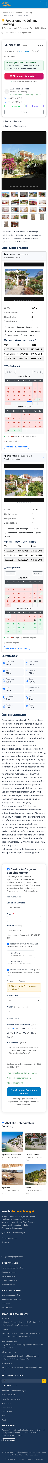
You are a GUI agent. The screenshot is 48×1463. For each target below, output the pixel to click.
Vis (27, 1359)
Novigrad (33, 1322)
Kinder (17, 1007)
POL (9, 1037)
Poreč (41, 1322)
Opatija (14, 1336)
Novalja (32, 1333)
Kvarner (6, 1330)
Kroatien (5, 13)
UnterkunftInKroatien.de (11, 1299)
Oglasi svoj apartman (34, 1459)
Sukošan (36, 1345)
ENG (24, 1028)
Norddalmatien (9, 1341)
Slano (40, 1367)
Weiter (37, 372)
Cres (3, 1333)
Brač (14, 1356)
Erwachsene (13, 995)
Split (11, 1359)
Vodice (4, 1347)
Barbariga (5, 1322)
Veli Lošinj (26, 1336)
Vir (42, 1345)
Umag (20, 1325)
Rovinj (14, 1325)
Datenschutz (10, 1459)
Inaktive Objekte (10, 1238)
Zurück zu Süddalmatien (15, 126)
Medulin (26, 1322)
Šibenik (29, 1345)
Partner (7, 1242)
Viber (36, 106)
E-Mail (10, 914)
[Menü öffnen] (43, 4)
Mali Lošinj (24, 1333)
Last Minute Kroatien (10, 1280)
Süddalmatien (16, 13)
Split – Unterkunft (8, 1395)
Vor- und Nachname (16, 903)
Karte (25, 112)
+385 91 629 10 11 (14, 98)
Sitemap (21, 1459)
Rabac (8, 1325)
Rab (19, 1336)
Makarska (31, 1356)
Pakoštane (17, 1345)
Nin (10, 1345)
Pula (3, 1325)
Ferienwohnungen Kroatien (12, 1268)
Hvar (24, 1356)
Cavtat (4, 1367)
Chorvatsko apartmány (11, 1295)
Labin (20, 1322)
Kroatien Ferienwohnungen (14, 1233)
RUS (24, 1033)
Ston (3, 1370)
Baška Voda (6, 1356)
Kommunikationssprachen (22, 1024)
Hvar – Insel (6, 1403)
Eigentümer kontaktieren (25, 76)
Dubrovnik (7, 1364)
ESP (9, 1033)
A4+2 (21, 51)
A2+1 (27, 51)
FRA (16, 1033)
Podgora (5, 1359)
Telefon (14, 925)
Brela (19, 1356)
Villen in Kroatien (8, 1285)
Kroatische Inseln (8, 1272)
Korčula (20, 1367)
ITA (32, 1028)
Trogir (16, 1359)
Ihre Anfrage (16, 1043)
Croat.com (6, 1303)
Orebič (34, 1367)
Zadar (10, 1347)
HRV (32, 1033)
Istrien (5, 1318)
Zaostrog (28, 13)
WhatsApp (16, 106)
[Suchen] (44, 1381)
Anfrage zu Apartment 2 (18, 648)
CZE (17, 1028)
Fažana (13, 1322)
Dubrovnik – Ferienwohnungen (14, 1391)
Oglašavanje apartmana (13, 1257)
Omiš (38, 1356)
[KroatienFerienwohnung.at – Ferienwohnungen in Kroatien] (7, 4)
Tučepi (22, 1359)
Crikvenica (11, 1333)
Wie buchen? (10, 1440)
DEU (9, 1028)
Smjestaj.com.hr (8, 1308)
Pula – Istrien (7, 1411)
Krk (17, 1333)
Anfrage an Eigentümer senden (25, 1092)
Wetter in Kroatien (9, 1276)
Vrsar (26, 1325)
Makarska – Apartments (11, 1399)
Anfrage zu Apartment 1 (17, 447)
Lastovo (27, 1367)
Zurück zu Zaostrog (13, 121)
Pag (23, 1345)
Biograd (5, 1345)
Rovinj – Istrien (7, 1407)
